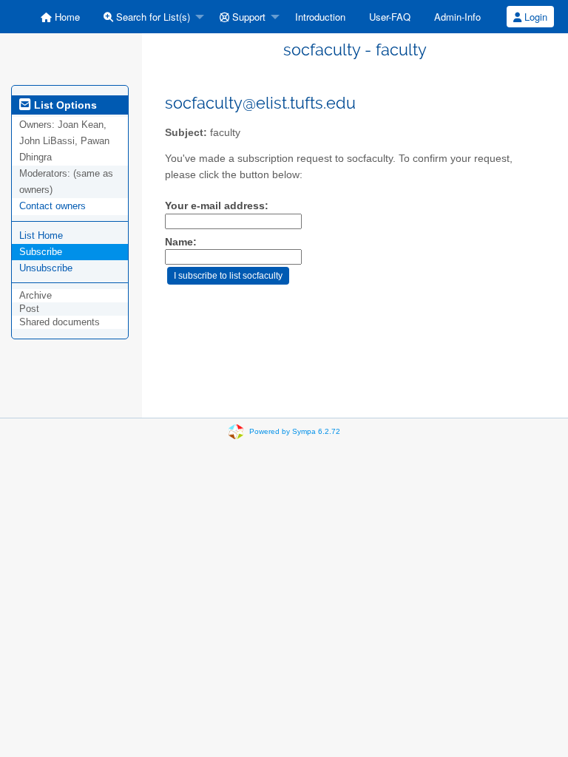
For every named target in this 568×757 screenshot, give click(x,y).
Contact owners (52, 205)
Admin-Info (457, 17)
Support (247, 17)
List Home (41, 235)
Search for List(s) (151, 17)
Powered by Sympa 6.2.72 (294, 431)
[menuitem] (60, 16)
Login (534, 17)
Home (66, 17)
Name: (181, 242)
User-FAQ (389, 17)
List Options (64, 105)
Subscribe (40, 251)
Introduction (320, 17)
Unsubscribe (45, 268)
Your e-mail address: (216, 205)
